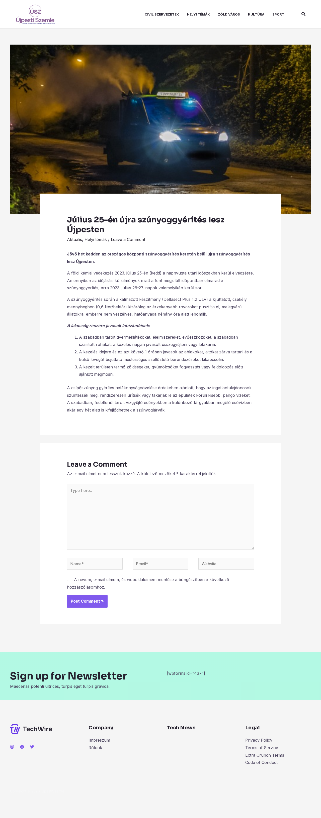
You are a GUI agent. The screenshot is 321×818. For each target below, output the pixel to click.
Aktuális (74, 239)
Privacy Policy (258, 740)
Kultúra (256, 14)
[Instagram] (12, 747)
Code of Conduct (261, 762)
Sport (278, 14)
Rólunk (95, 747)
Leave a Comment (128, 239)
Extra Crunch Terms (264, 755)
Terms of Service (261, 747)
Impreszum (99, 740)
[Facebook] (22, 747)
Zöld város (229, 14)
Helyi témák (198, 14)
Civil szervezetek (162, 14)
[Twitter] (32, 747)
